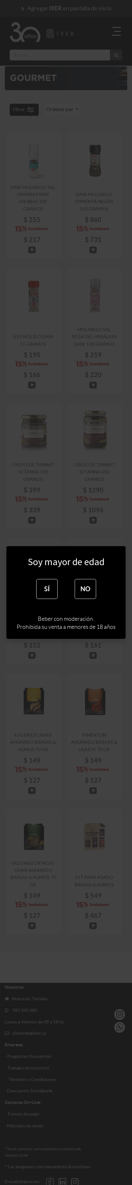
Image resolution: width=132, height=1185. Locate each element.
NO (85, 588)
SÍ (47, 588)
